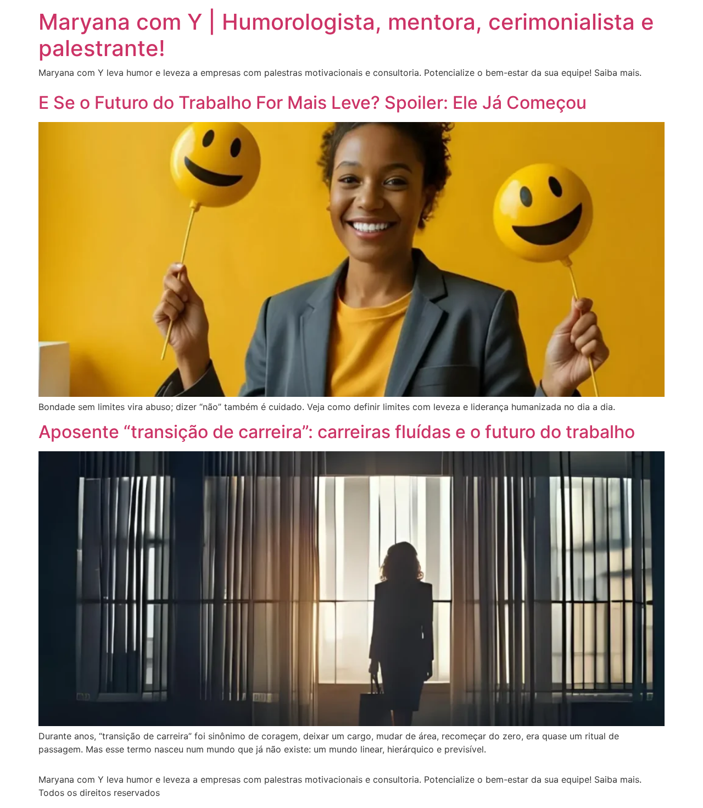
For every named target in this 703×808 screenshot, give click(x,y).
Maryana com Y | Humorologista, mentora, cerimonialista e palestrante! (346, 35)
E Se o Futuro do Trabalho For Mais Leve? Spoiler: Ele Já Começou (312, 102)
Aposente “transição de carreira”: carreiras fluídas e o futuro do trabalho (336, 431)
